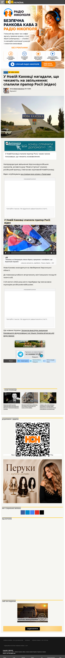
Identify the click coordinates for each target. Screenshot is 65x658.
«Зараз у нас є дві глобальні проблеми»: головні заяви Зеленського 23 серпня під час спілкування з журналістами (48, 407)
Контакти (27, 640)
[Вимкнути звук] (51, 253)
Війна (12, 72)
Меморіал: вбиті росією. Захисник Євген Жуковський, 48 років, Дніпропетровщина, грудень (11, 407)
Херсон (17, 72)
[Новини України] (15, 2)
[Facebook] (23, 512)
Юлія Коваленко (19, 89)
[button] (29, 239)
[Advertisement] (30, 193)
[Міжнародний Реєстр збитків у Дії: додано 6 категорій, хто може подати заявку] (30, 398)
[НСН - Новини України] (29, 354)
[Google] (32, 512)
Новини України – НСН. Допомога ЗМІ (13, 640)
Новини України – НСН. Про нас (40, 640)
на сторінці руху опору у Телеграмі (36, 174)
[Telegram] (27, 512)
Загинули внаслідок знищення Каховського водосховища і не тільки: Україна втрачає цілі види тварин (28, 333)
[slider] (28, 252)
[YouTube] (37, 512)
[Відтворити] (6, 253)
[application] (29, 240)
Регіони (6, 72)
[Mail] (42, 512)
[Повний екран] (54, 253)
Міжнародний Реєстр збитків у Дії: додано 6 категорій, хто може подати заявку (30, 406)
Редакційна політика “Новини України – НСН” (16, 645)
